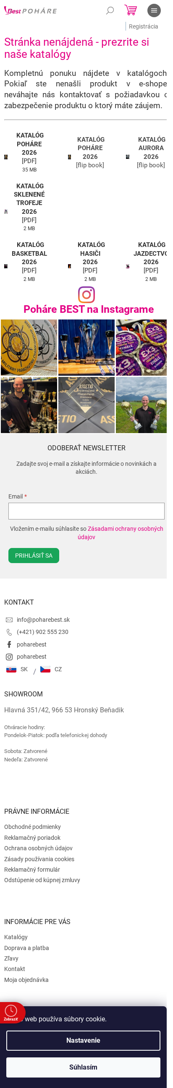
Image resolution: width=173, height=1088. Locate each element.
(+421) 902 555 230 (42, 631)
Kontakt (14, 969)
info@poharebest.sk (43, 619)
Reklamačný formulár (32, 869)
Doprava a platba (26, 948)
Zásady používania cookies (39, 859)
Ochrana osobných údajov (38, 848)
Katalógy (16, 937)
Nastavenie (83, 1040)
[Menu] (154, 10)
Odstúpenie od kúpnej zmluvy (42, 880)
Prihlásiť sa (33, 555)
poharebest (32, 644)
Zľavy (11, 958)
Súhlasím (83, 1067)
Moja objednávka (26, 979)
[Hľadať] (110, 10)
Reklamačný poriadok (32, 837)
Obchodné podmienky (32, 826)
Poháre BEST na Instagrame (89, 309)
